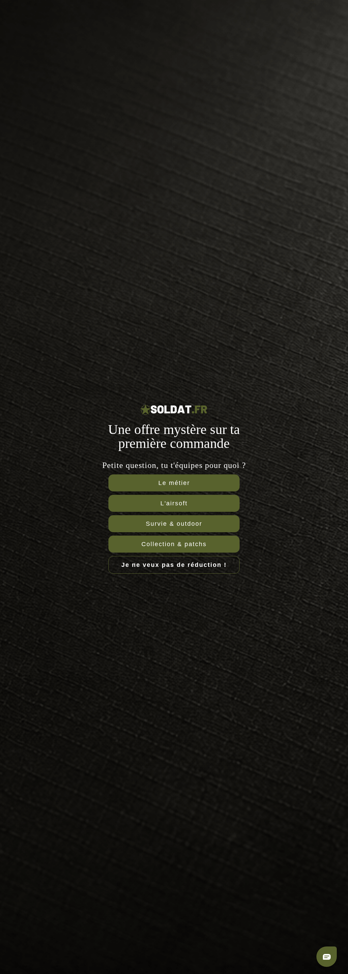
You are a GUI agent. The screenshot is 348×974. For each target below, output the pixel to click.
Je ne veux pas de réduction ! (174, 564)
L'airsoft (174, 503)
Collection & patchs (174, 544)
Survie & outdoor (174, 523)
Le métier (174, 483)
